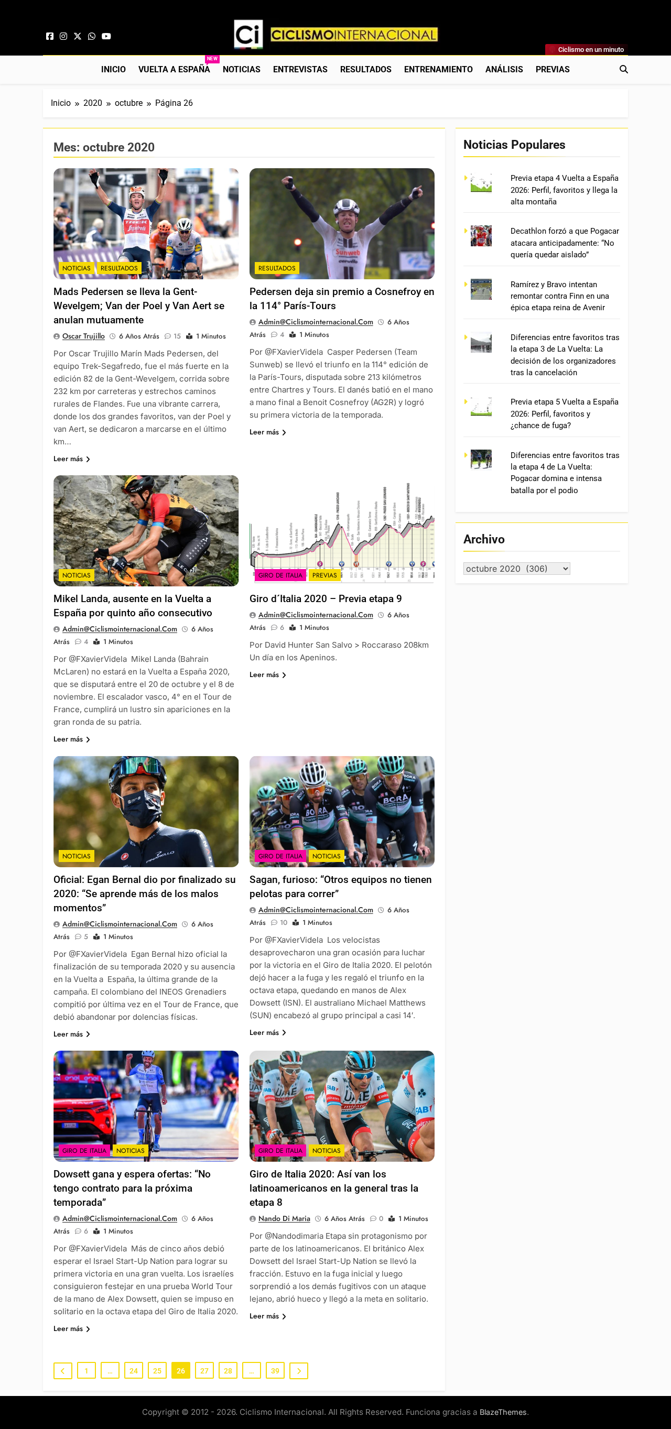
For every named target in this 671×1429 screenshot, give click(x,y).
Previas (553, 69)
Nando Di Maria (284, 1218)
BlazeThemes (503, 1412)
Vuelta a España (177, 65)
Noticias (242, 69)
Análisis (504, 69)
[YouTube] (106, 36)
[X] (77, 36)
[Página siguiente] (298, 1370)
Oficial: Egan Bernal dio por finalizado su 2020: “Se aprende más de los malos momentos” (144, 894)
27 (204, 1371)
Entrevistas (300, 69)
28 (228, 1371)
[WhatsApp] (92, 36)
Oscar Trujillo (83, 336)
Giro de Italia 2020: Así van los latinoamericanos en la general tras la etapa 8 (334, 1188)
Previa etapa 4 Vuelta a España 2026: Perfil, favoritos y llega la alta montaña (565, 189)
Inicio (113, 69)
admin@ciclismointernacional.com (315, 322)
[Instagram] (63, 36)
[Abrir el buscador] (624, 69)
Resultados (366, 69)
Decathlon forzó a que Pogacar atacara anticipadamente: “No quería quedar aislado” (565, 242)
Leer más (68, 458)
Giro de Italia (280, 575)
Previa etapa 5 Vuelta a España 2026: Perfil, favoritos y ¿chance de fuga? (565, 413)
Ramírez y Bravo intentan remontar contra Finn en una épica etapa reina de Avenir (560, 296)
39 (275, 1371)
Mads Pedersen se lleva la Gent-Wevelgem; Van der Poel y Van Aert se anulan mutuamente (138, 306)
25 (157, 1371)
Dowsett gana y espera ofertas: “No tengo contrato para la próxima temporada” (132, 1188)
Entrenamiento (438, 69)
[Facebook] (50, 36)
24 (133, 1371)
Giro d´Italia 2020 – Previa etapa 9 (326, 599)
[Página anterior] (62, 1370)
